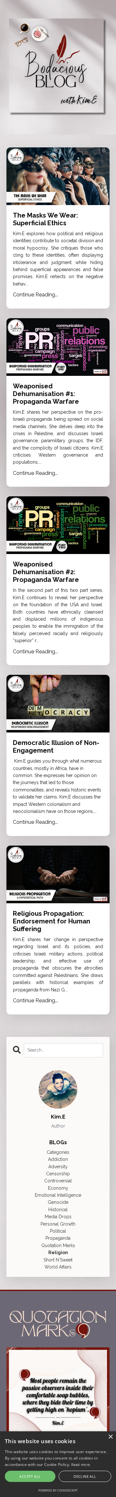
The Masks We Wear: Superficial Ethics (45, 219)
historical (58, 1209)
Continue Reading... (35, 295)
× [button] (110, 1437)
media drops (58, 1216)
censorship (58, 1173)
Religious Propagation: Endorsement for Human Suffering (51, 921)
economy (58, 1188)
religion (58, 1252)
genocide (58, 1202)
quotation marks (58, 1245)
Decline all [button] (84, 1476)
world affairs (58, 1267)
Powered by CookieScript (58, 1490)
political (58, 1231)
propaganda (58, 1238)
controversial (58, 1180)
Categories (58, 1152)
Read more (80, 1464)
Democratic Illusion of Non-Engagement (56, 746)
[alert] (58, 1464)
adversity (58, 1166)
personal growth (58, 1224)
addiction (58, 1159)
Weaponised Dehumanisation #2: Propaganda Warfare (46, 571)
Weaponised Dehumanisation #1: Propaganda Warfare (46, 393)
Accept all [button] (30, 1476)
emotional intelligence (58, 1195)
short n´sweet (58, 1259)
